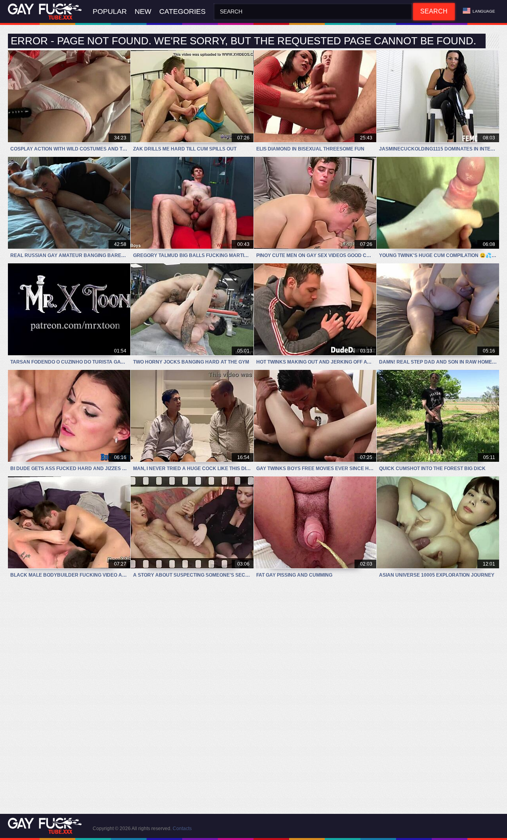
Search (434, 11)
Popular (110, 11)
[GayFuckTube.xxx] (46, 12)
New (143, 11)
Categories (182, 11)
